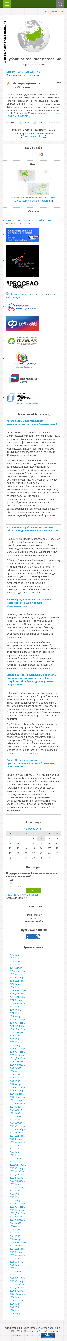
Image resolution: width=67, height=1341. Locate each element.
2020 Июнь (15, 1077)
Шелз (35, 1335)
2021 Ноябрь (16, 1132)
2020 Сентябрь (17, 1087)
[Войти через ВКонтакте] (25, 154)
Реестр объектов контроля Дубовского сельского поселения (28, 222)
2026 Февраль (17, 1293)
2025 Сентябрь (17, 1277)
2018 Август (16, 1016)
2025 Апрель (16, 1261)
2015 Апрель (16, 974)
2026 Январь (16, 1290)
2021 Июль (15, 1119)
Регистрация (50, 11)
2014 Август (16, 967)
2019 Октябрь (17, 1051)
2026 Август (16, 1313)
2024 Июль (15, 1235)
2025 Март (15, 1258)
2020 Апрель (16, 1071)
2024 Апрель (16, 1226)
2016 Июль (15, 987)
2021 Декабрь (17, 1135)
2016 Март (15, 983)
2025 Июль (15, 1271)
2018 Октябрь (17, 1022)
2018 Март (15, 1006)
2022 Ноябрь (16, 1171)
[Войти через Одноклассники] (47, 154)
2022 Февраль (17, 1142)
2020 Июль (15, 1080)
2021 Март (15, 1106)
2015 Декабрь (17, 980)
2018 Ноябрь (16, 1025)
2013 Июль (15, 958)
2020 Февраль (17, 1064)
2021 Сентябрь (17, 1126)
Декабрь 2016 (33, 828)
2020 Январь (16, 1061)
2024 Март (15, 1222)
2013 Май (14, 954)
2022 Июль (15, 1158)
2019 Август (16, 1045)
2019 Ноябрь (16, 1054)
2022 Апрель (16, 1148)
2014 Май (14, 961)
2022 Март (15, 1145)
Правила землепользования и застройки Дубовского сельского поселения (33, 199)
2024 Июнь (15, 1232)
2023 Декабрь (17, 1213)
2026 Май (14, 1303)
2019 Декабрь (17, 1058)
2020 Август (16, 1084)
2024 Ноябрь (16, 1245)
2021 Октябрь (17, 1129)
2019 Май (14, 1035)
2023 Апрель (16, 1187)
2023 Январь (16, 1177)
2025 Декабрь (17, 1287)
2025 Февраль (17, 1255)
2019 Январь (16, 1032)
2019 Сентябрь (17, 1048)
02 (38, 71)
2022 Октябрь (17, 1168)
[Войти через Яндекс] (36, 154)
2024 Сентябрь (17, 1242)
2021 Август (16, 1122)
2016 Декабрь (17, 993)
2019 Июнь (15, 1038)
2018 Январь (16, 1000)
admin (26, 122)
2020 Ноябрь (16, 1093)
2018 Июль (15, 1013)
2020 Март (15, 1067)
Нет (12, 883)
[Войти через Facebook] (30, 154)
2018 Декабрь (17, 1029)
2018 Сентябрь (17, 1019)
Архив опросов (30, 894)
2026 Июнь (15, 1306)
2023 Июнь (15, 1193)
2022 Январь (16, 1138)
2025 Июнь (15, 1268)
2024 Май (14, 1229)
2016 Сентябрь (17, 990)
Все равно (16, 886)
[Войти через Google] (41, 154)
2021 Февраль (17, 1103)
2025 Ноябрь (16, 1284)
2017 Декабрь (17, 996)
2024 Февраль (17, 1219)
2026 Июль (15, 1310)
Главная (10, 71)
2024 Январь (16, 1216)
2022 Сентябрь (17, 1164)
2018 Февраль (17, 1003)
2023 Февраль (17, 1180)
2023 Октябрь (17, 1206)
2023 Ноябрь (16, 1210)
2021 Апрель (16, 1109)
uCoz (40, 1331)
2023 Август (16, 1200)
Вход (61, 11)
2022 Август (16, 1161)
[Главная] (33, 51)
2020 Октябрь (17, 1090)
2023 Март (15, 1184)
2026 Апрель (16, 1300)
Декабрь (30, 71)
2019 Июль (15, 1042)
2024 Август (16, 1239)
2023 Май (14, 1190)
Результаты (12, 894)
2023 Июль (15, 1197)
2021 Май (14, 1113)
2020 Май (14, 1074)
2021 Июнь (15, 1116)
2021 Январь (16, 1100)
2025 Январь (16, 1251)
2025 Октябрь (17, 1281)
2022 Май (14, 1151)
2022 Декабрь (17, 1174)
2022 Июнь (15, 1155)
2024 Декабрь (17, 1248)
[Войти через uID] (19, 154)
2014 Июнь (15, 964)
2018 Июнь (15, 1009)
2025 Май (14, 1264)
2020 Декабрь (17, 1096)
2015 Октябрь (17, 977)
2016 (20, 71)
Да (11, 879)
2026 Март (15, 1297)
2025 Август (16, 1274)
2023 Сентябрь (17, 1203)
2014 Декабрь (17, 971)
